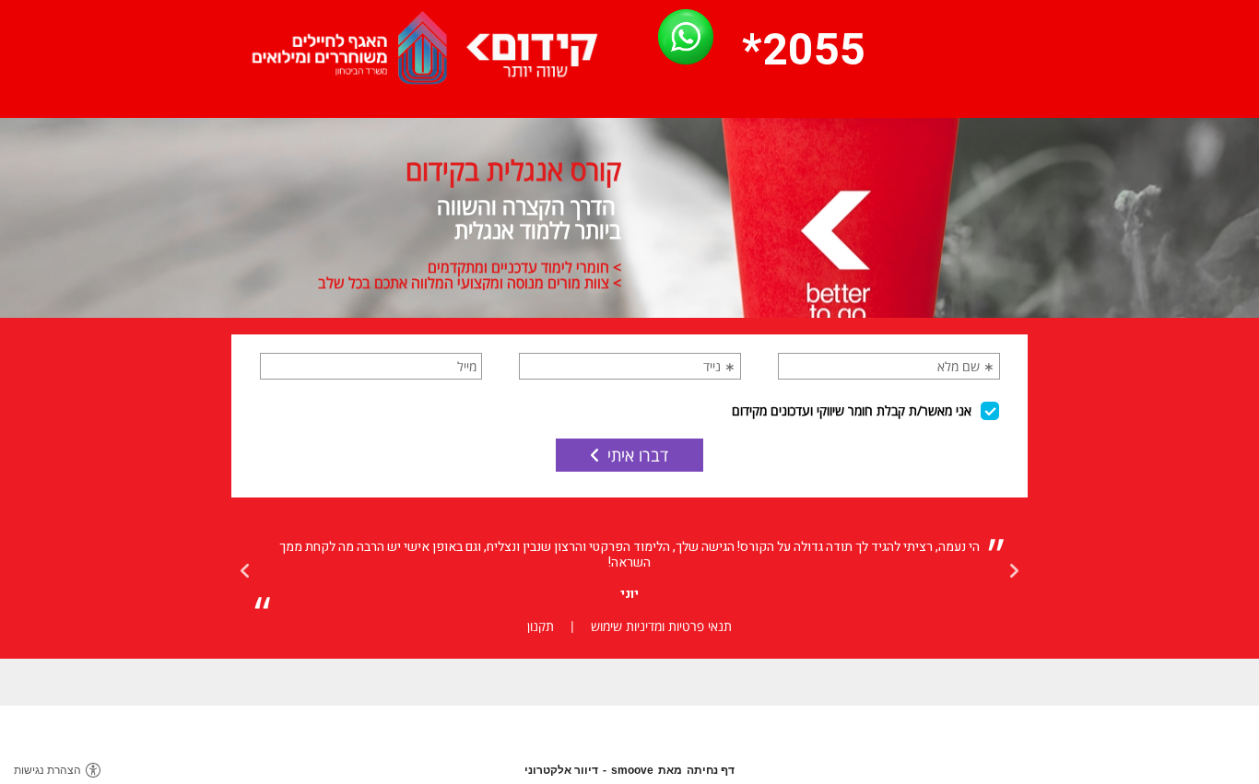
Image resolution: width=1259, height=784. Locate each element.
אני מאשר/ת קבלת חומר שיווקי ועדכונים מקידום (851, 410)
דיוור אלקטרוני (561, 770)
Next (245, 571)
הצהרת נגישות (47, 770)
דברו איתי (637, 455)
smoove (632, 770)
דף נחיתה (711, 770)
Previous (1014, 571)
